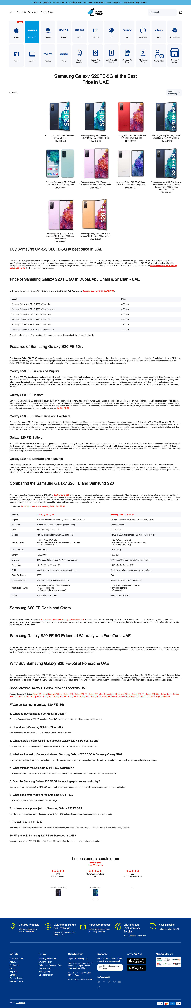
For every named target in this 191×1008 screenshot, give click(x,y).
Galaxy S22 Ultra (96, 694)
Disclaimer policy (46, 975)
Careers (13, 975)
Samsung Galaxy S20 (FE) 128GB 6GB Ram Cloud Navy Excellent (166, 137)
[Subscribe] (119, 967)
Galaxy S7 (141, 697)
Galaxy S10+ (73, 697)
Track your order (16, 959)
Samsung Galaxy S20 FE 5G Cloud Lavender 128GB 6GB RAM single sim (95, 183)
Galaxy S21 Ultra (152, 694)
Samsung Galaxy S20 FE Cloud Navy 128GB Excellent (60, 137)
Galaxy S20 (47, 697)
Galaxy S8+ (106, 697)
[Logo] (95, 12)
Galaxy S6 (166, 697)
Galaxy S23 (68, 694)
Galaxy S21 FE (138, 694)
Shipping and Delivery (48, 959)
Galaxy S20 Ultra (22, 697)
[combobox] (162, 12)
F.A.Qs (12, 968)
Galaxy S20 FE (60, 697)
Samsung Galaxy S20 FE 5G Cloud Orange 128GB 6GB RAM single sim (95, 235)
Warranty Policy (45, 962)
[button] (180, 12)
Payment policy (45, 968)
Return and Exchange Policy (50, 965)
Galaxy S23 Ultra (55, 694)
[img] (95, 863)
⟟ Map (83, 968)
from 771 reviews (95, 865)
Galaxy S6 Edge (153, 697)
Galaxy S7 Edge (129, 697)
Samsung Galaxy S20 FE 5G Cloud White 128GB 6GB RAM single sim (130, 183)
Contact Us (14, 965)
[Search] (150, 12)
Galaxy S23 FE (81, 694)
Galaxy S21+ (166, 694)
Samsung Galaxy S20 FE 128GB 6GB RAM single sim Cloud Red (130, 137)
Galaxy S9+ (95, 697)
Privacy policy (44, 972)
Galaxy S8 (116, 697)
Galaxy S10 (84, 697)
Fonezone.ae (20, 1003)
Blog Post (14, 972)
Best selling (172, 94)
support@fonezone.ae (83, 979)
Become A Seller (16, 978)
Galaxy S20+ (36, 697)
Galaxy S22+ (109, 694)
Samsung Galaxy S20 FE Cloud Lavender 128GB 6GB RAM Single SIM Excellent (60, 236)
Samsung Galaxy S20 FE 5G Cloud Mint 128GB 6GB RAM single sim (60, 183)
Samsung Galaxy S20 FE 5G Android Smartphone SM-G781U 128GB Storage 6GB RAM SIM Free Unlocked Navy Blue (166, 185)
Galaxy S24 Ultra (40, 694)
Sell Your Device (16, 982)
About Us (13, 962)
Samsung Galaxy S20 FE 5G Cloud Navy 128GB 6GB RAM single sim (95, 137)
